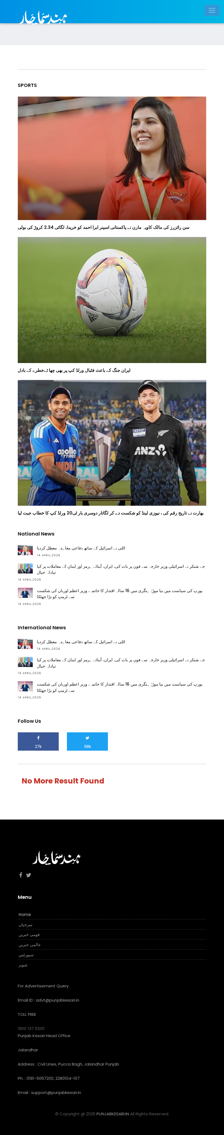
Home (25, 914)
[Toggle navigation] (212, 10)
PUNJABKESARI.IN (112, 1114)
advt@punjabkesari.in (57, 1000)
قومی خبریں (29, 934)
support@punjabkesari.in (56, 1092)
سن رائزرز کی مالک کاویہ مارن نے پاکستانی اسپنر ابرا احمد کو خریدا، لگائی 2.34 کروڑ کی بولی (103, 227)
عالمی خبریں (30, 944)
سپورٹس (26, 955)
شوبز (23, 965)
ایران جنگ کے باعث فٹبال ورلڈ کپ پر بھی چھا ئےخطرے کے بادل (74, 370)
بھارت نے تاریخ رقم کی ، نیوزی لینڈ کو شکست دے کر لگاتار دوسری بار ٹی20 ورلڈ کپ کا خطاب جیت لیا (111, 513)
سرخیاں (26, 925)
